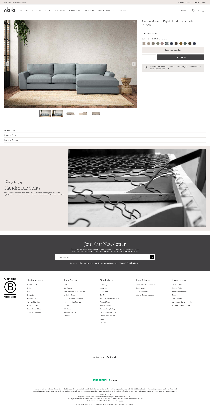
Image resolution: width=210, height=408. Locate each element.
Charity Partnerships (107, 315)
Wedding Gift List (70, 312)
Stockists (67, 305)
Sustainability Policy (107, 309)
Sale (65, 284)
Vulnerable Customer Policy (182, 302)
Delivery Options (11, 140)
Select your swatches (173, 50)
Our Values (104, 291)
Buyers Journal (105, 305)
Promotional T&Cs (34, 309)
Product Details (10, 135)
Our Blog (103, 295)
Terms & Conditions (106, 263)
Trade (203, 2)
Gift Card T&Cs (32, 305)
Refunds (30, 295)
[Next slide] (134, 64)
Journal (181, 2)
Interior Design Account (145, 295)
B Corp (102, 319)
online (121, 401)
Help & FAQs (32, 284)
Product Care (105, 302)
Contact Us (31, 298)
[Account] (198, 10)
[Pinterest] (115, 357)
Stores (196, 2)
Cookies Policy (133, 263)
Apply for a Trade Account (146, 284)
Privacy (122, 263)
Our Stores (68, 288)
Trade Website (141, 288)
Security (175, 295)
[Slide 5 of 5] (95, 113)
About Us (103, 288)
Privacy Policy (177, 284)
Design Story (9, 130)
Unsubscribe (177, 298)
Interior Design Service (72, 302)
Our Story (103, 284)
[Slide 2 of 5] (57, 113)
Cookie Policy (177, 288)
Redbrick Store (69, 295)
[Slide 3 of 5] (70, 113)
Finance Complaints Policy (182, 305)
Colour (154, 39)
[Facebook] (107, 357)
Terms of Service (33, 302)
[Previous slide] (7, 64)
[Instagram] (111, 357)
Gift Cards (67, 309)
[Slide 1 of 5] (45, 113)
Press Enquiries (142, 291)
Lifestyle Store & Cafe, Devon (74, 291)
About (188, 2)
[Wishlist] (193, 10)
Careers (103, 323)
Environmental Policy (108, 312)
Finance (67, 315)
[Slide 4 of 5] (83, 113)
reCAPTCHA (95, 404)
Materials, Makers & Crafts (109, 298)
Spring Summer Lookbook (73, 298)
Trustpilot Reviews (34, 312)
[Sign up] (152, 257)
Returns (30, 291)
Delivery (30, 288)
